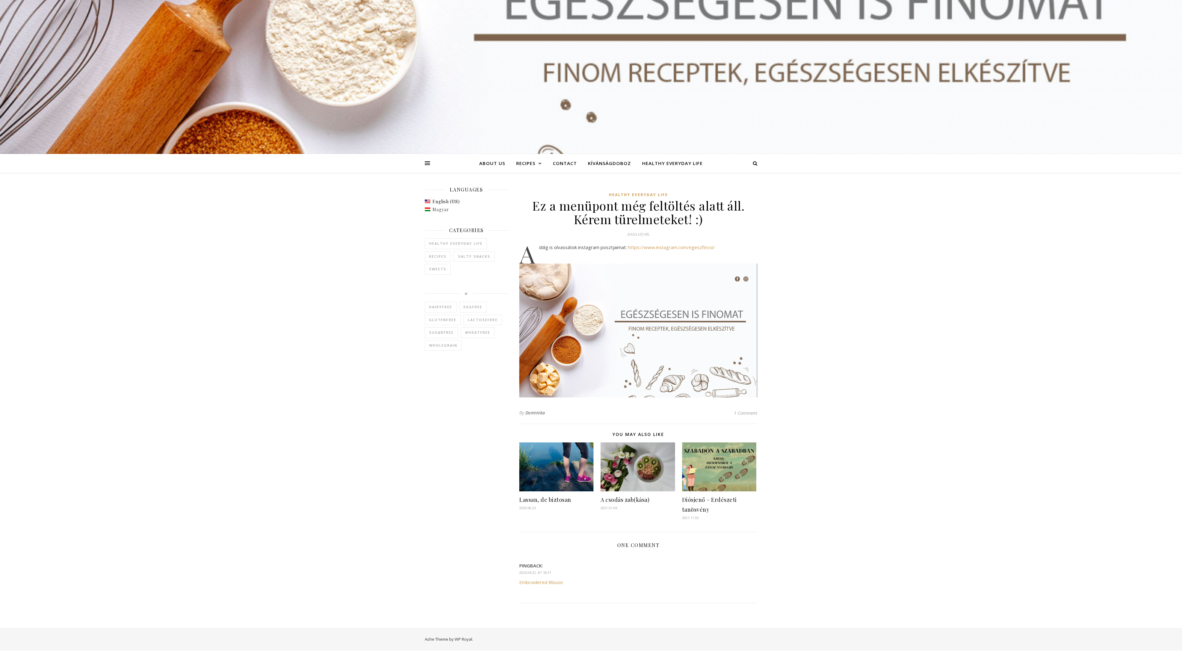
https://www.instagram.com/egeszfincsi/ (671, 247)
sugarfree (441, 332)
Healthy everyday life (672, 163)
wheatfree (477, 332)
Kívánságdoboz (609, 163)
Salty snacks (474, 256)
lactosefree (483, 319)
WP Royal (463, 639)
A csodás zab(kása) (625, 499)
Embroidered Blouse (541, 582)
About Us (492, 163)
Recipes (525, 163)
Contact (565, 163)
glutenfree (442, 319)
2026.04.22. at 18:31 (535, 572)
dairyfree (440, 306)
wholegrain (443, 345)
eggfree (473, 306)
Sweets (437, 269)
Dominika (535, 413)
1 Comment (745, 413)
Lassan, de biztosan (545, 499)
